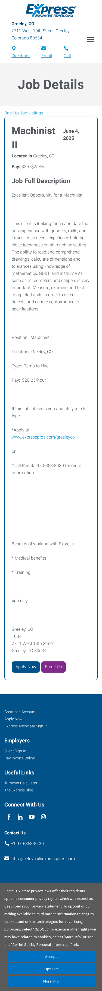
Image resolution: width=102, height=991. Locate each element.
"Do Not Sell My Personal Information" (41, 944)
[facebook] (8, 817)
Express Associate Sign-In (26, 726)
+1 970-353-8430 (27, 843)
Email (46, 55)
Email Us (53, 666)
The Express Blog (18, 790)
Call (67, 55)
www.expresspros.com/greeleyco (43, 437)
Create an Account (20, 712)
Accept (51, 956)
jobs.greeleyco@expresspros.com (43, 858)
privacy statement (47, 906)
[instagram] (43, 817)
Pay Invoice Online (19, 758)
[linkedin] (20, 817)
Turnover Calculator (21, 783)
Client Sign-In (15, 751)
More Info (51, 981)
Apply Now (26, 666)
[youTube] (31, 817)
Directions (20, 55)
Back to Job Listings (23, 113)
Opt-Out (51, 968)
